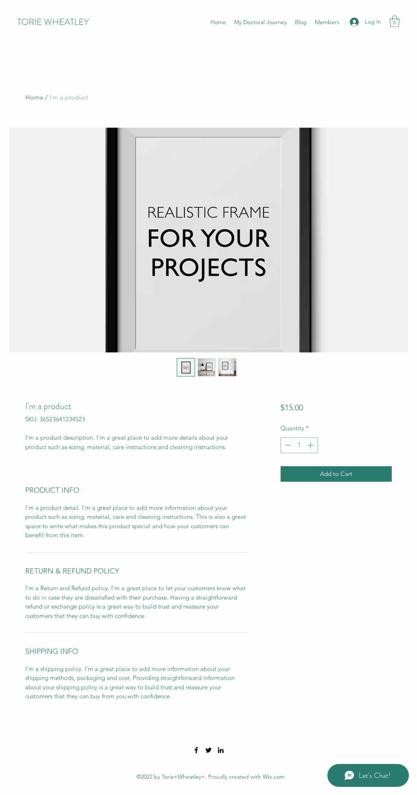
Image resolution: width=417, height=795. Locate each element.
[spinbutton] (299, 445)
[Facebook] (196, 750)
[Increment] (311, 445)
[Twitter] (208, 750)
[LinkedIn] (221, 750)
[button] (394, 21)
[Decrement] (287, 445)
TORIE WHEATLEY (53, 22)
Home (34, 97)
